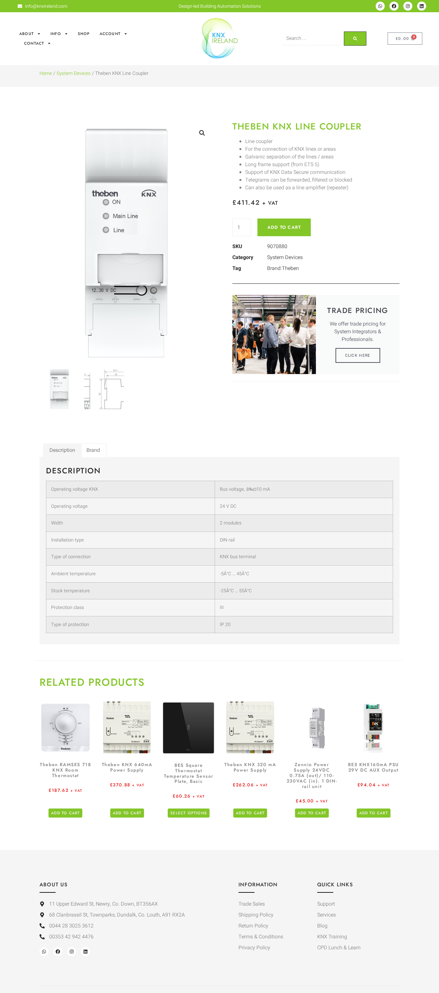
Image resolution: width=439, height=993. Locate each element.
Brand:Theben (283, 268)
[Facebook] (394, 6)
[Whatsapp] (380, 6)
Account (110, 34)
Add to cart (284, 227)
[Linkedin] (421, 6)
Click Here (358, 355)
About (26, 34)
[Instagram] (407, 6)
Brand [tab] (93, 450)
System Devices (74, 73)
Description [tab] (62, 450)
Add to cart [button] (65, 813)
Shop (84, 34)
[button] (202, 133)
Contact (34, 43)
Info (55, 34)
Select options (188, 813)
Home (46, 73)
